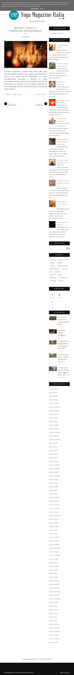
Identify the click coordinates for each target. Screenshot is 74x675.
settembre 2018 (53, 555)
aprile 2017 (52, 617)
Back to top (64, 672)
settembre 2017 (53, 599)
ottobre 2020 (53, 472)
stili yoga (60, 280)
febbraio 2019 (53, 537)
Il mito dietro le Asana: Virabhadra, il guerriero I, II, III (62, 183)
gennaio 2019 (53, 541)
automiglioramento (62, 265)
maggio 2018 (52, 570)
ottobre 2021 (53, 436)
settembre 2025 (53, 407)
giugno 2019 (52, 523)
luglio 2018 (52, 562)
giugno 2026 (52, 396)
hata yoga (52, 262)
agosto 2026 (52, 389)
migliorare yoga (63, 277)
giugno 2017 (52, 609)
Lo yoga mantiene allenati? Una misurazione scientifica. (62, 121)
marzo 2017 (52, 620)
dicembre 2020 (53, 465)
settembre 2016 (53, 638)
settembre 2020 (53, 476)
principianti (58, 271)
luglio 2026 (52, 392)
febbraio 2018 (53, 581)
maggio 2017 (52, 613)
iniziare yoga (53, 277)
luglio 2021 (52, 447)
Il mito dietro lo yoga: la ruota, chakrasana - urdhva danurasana (62, 103)
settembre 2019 (53, 515)
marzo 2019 (52, 533)
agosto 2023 (52, 418)
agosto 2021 (52, 443)
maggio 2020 (52, 486)
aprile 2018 (52, 573)
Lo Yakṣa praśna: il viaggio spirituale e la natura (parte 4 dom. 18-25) (63, 344)
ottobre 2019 (53, 512)
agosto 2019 (52, 519)
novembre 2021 (53, 432)
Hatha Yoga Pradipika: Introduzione (61, 333)
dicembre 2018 (53, 544)
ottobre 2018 (53, 552)
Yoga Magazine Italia (10, 672)
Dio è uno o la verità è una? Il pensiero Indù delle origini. (63, 320)
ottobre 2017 (53, 595)
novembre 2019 (53, 508)
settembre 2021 (53, 439)
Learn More (34, 9)
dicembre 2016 (53, 628)
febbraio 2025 (53, 410)
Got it (42, 9)
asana (66, 259)
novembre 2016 (53, 631)
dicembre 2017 (53, 588)
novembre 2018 (53, 548)
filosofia (59, 262)
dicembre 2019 (53, 505)
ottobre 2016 (53, 635)
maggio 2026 (52, 400)
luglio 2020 (52, 483)
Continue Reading (41, 94)
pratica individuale (55, 268)
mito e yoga (53, 259)
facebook (52, 297)
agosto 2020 (52, 479)
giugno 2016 (52, 642)
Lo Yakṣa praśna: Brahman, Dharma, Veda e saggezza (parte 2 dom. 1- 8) (63, 371)
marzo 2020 (52, 494)
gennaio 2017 (53, 624)
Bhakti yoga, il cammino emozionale (25, 29)
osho (51, 271)
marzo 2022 (52, 425)
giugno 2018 (52, 566)
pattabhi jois (53, 280)
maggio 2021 (52, 454)
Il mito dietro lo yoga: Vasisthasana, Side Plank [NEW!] (62, 162)
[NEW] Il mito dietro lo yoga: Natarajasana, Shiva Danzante (62, 142)
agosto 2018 (52, 559)
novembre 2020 (53, 468)
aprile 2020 (52, 490)
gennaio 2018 (53, 584)
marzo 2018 (52, 577)
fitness (59, 274)
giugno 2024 (52, 414)
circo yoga (52, 274)
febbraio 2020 (53, 497)
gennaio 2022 (53, 428)
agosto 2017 (52, 602)
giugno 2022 (52, 421)
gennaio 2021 (53, 461)
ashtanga (52, 265)
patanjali (60, 259)
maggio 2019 (52, 526)
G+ (52, 304)
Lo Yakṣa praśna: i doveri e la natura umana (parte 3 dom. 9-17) (63, 358)
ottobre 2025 (53, 403)
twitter (59, 297)
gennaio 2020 (53, 501)
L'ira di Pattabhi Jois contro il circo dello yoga (61, 204)
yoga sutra (65, 268)
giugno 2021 (52, 450)
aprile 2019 (52, 530)
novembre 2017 (53, 591)
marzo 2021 (52, 457)
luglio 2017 (52, 606)
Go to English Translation (56, 33)
